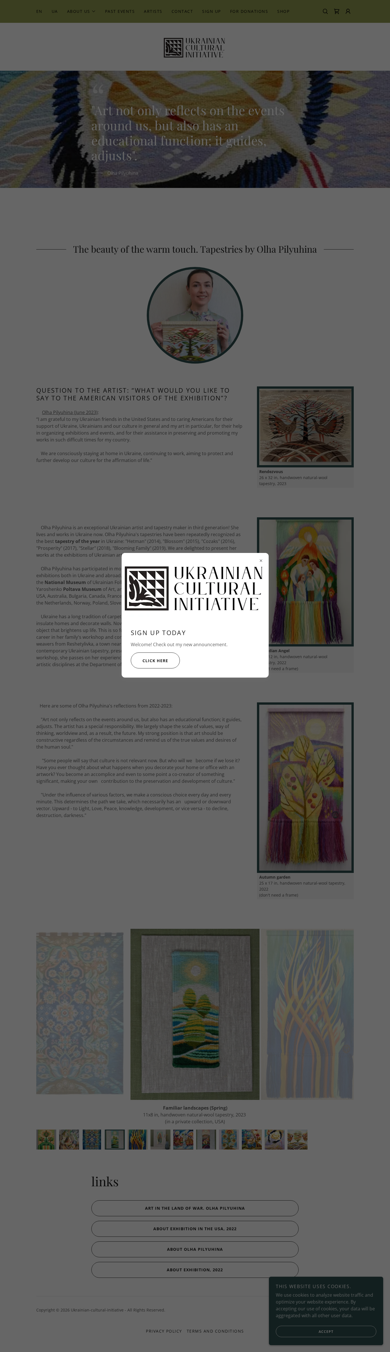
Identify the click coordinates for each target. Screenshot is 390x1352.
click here (155, 660)
